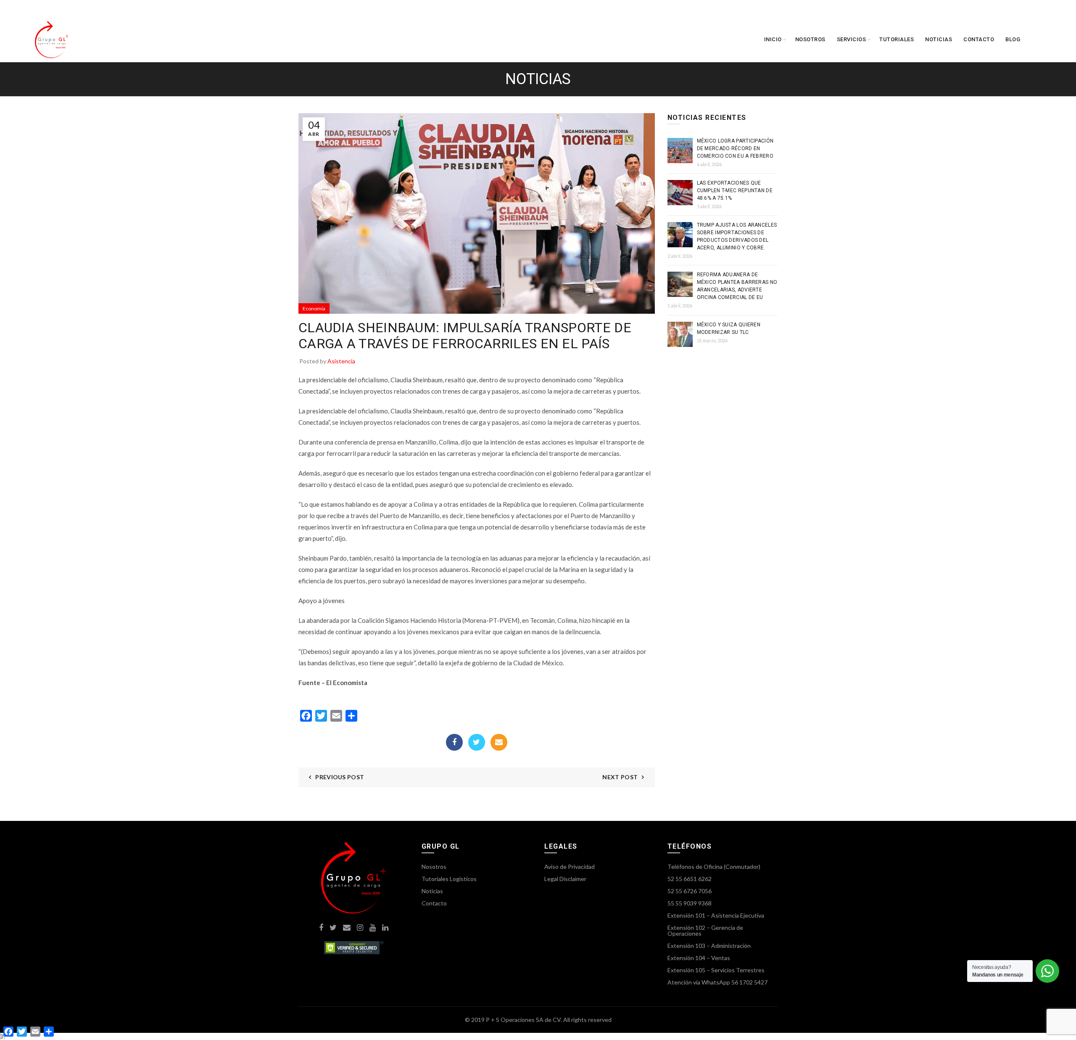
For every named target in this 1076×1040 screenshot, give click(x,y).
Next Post (620, 777)
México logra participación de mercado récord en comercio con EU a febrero (735, 148)
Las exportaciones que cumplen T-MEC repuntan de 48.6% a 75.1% (735, 190)
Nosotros (810, 39)
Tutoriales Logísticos (449, 878)
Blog (1012, 39)
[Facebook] (454, 742)
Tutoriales (896, 39)
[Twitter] (476, 742)
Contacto (978, 39)
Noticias (938, 39)
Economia (314, 308)
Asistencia (341, 361)
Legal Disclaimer (565, 878)
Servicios (851, 39)
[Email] (499, 742)
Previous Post (339, 777)
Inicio (773, 39)
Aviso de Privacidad (569, 866)
